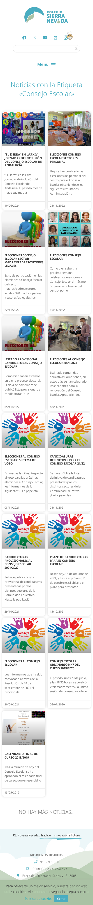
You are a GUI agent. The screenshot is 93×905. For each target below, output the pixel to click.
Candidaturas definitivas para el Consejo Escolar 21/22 (67, 459)
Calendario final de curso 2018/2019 (21, 755)
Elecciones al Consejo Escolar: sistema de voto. (22, 459)
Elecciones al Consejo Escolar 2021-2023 (67, 361)
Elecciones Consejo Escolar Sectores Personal (65, 157)
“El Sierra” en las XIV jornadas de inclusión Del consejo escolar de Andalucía (23, 159)
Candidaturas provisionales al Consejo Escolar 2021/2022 (18, 562)
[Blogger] (55, 38)
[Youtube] (45, 38)
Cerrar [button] (61, 899)
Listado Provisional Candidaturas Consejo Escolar (23, 362)
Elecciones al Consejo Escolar (22, 663)
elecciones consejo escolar (65, 257)
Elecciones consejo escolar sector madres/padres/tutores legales (24, 260)
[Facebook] (24, 38)
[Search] (76, 48)
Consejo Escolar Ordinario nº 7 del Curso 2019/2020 (65, 664)
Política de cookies (38, 898)
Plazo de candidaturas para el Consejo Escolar (69, 560)
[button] (46, 64)
